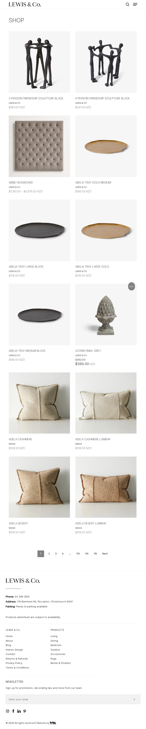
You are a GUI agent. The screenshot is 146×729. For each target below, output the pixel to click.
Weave (12, 444)
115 (95, 553)
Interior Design (14, 649)
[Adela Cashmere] (39, 403)
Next (105, 553)
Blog (8, 645)
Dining (54, 640)
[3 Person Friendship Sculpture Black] (39, 62)
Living (54, 636)
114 (86, 553)
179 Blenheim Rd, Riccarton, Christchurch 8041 (45, 601)
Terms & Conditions (17, 667)
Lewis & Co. (15, 103)
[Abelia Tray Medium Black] (39, 314)
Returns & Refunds (17, 658)
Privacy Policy (14, 662)
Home (9, 636)
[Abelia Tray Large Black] (39, 230)
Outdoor (55, 649)
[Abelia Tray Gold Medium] (105, 146)
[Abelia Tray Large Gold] (105, 230)
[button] (135, 4)
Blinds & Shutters (61, 662)
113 (78, 553)
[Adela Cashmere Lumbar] (105, 403)
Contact (10, 654)
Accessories (58, 654)
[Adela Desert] (39, 487)
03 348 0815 (22, 596)
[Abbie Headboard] (39, 146)
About (9, 640)
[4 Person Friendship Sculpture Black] (105, 62)
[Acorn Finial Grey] (105, 314)
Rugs (53, 658)
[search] (127, 4)
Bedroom (56, 645)
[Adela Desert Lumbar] (105, 487)
